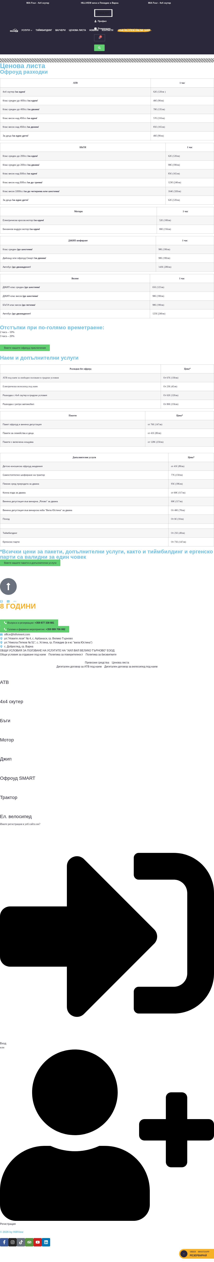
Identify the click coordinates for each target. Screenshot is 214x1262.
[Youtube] (37, 1242)
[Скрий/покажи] (183, 1253)
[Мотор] (4, 730)
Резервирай (198, 1255)
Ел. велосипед (16, 816)
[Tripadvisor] (29, 1242)
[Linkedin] (46, 1242)
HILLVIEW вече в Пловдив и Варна (94, 3)
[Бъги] (4, 711)
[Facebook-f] (4, 1242)
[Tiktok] (21, 1242)
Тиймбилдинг (44, 30)
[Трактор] (4, 788)
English (103, 13)
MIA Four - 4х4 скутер (32, 3)
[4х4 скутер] (4, 692)
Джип (6, 759)
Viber (193, 1252)
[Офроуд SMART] (4, 769)
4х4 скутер (11, 701)
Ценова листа (77, 30)
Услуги (25, 30)
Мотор (7, 739)
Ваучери (60, 30)
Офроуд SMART (17, 778)
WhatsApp (203, 1252)
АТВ (4, 682)
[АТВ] (4, 673)
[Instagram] (12, 1242)
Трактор (8, 797)
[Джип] (4, 749)
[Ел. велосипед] (4, 807)
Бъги (5, 720)
